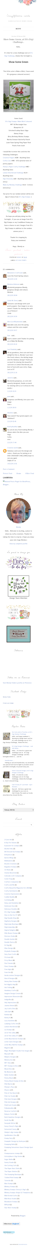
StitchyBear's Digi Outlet (13, 1156)
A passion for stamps (11, 846)
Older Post (29, 473)
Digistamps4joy (9, 927)
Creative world (12, 448)
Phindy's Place (9, 1087)
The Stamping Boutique (12, 1174)
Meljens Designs (10, 1057)
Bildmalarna (8, 861)
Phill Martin (8, 1084)
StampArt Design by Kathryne (14, 1141)
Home (18, 473)
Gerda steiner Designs (12, 975)
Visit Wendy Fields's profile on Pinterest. (17, 683)
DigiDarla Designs (10, 921)
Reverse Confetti (10, 1111)
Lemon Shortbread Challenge (13, 173)
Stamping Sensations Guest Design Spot (18, 1147)
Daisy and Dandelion (11, 903)
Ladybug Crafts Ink (11, 1024)
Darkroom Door (9, 906)
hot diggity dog (9, 984)
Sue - (9, 335)
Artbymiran (8, 855)
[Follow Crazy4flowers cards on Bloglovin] (11, 1225)
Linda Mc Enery (12, 300)
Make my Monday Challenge (13, 185)
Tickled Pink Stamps (11, 1177)
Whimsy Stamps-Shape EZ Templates (17, 1193)
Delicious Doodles (10, 909)
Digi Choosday (8, 179)
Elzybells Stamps (10, 951)
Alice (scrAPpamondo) (15, 322)
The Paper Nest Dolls (11, 1168)
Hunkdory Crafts (10, 990)
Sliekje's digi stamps (11, 1132)
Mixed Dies (8, 1069)
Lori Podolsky (12, 349)
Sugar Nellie (8, 1159)
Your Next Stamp (10, 1208)
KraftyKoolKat (12, 427)
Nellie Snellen (9, 1075)
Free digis (7, 969)
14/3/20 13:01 (12, 464)
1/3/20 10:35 (11, 391)
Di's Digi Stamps (24, 197)
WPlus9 (7, 1205)
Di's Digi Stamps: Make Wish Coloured (18, 121)
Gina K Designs (9, 978)
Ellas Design (8, 948)
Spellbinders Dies (10, 1135)
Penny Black (8, 1078)
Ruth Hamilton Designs (12, 1117)
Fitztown (7, 957)
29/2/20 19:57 (12, 330)
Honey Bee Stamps (11, 981)
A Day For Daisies (10, 843)
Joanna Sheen (9, 1005)
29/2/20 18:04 (12, 295)
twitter (27, 250)
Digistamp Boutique (11, 924)
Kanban (7, 1015)
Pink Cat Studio (9, 1096)
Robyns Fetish (9, 1114)
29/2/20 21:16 (12, 372)
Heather (10, 413)
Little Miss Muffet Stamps (13, 1045)
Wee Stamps (8, 1183)
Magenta (7, 1048)
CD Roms (7, 870)
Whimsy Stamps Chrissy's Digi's (15, 1189)
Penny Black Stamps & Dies (14, 1081)
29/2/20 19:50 (12, 316)
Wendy (18, 527)
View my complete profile (18, 544)
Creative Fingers (9, 158)
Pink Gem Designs (10, 1099)
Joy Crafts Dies (9, 1008)
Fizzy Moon (8, 960)
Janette (10, 378)
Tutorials (7, 1180)
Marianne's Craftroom (15, 273)
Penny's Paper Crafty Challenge (14, 167)
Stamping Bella (9, 1144)
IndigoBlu (7, 999)
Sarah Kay (7, 1120)
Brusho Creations (10, 864)
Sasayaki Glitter (9, 1123)
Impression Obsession (12, 996)
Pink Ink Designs (10, 1102)
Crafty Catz (7, 161)
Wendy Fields (7, 697)
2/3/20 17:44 (11, 442)
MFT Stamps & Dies (11, 1066)
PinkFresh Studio (10, 1105)
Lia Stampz (8, 1030)
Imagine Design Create (12, 993)
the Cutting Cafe (10, 1165)
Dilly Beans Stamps (11, 933)
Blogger (22, 1216)
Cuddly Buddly (9, 897)
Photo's (7, 1090)
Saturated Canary (10, 1129)
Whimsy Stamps (9, 1186)
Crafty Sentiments (11, 891)
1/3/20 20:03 (11, 407)
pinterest (19, 254)
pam (8, 396)
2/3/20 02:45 (11, 421)
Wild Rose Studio (10, 1199)
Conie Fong (8, 879)
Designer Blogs (23, 1244)
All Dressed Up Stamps (12, 852)
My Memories (9, 1072)
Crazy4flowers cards (18, 15)
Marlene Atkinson (13, 284)
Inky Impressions (10, 1002)
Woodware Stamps (10, 1202)
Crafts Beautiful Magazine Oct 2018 (17, 888)
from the (7, 972)
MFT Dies (7, 1063)
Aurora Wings (9, 858)
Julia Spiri (7, 1012)
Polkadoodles (9, 1108)
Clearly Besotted (10, 873)
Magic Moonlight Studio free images (17, 1051)
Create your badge (8, 703)
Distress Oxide (9, 936)
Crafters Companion (11, 882)
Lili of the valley (10, 1033)
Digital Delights (9, 930)
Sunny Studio (9, 1162)
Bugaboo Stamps (10, 867)
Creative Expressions (11, 894)
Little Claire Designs (11, 1042)
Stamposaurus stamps (12, 1153)
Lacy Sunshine (9, 1021)
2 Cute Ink (8, 840)
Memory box (8, 1060)
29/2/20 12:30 (12, 279)
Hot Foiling (8, 987)
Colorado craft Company (13, 876)
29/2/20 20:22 (12, 344)
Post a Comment (9, 469)
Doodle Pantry (9, 942)
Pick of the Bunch (10, 1093)
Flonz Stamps (9, 966)
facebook (17, 250)
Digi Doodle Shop (10, 918)
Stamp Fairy (8, 1138)
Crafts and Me (9, 885)
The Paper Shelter (10, 1171)
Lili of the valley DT (11, 1036)
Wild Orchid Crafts (10, 1196)
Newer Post (7, 473)
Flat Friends (8, 963)
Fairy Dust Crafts (10, 954)
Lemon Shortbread (11, 1027)
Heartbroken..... (10, 760)
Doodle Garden (9, 939)
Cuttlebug (8, 900)
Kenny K (7, 1018)
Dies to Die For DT (11, 915)
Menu (18, 29)
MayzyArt (7, 1054)
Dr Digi (6, 945)
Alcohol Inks (8, 849)
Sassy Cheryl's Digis (11, 1126)
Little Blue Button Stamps (13, 1039)
